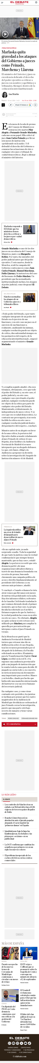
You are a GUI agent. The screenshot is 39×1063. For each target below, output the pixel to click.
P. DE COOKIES (12, 1052)
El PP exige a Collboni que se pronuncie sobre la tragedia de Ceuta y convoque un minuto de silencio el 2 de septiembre (28, 972)
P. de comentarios (25, 1052)
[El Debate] (19, 2)
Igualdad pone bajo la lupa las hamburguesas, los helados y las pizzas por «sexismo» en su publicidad (18, 835)
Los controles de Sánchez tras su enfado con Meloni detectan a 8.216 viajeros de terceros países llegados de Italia (20, 808)
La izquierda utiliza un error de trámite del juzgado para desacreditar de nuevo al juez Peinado (13, 535)
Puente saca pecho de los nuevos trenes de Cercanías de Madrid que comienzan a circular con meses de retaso (10, 973)
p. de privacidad (29, 1050)
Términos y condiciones (12, 1050)
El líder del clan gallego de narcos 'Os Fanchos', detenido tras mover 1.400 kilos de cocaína (28, 1020)
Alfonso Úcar (7, 242)
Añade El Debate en (21, 105)
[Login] (36, 2)
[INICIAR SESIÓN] (36, 2)
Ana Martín (13, 94)
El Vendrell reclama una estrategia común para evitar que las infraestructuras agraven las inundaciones (28, 998)
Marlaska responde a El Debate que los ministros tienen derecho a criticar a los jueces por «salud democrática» (13, 232)
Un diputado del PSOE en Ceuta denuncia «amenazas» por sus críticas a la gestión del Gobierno (9, 1014)
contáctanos (25, 1047)
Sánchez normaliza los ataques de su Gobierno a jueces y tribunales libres (12, 300)
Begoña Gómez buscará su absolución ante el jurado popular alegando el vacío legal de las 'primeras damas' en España (19, 822)
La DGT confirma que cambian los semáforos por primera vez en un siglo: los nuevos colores (19, 847)
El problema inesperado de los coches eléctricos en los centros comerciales (18, 858)
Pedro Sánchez (13, 718)
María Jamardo (7, 543)
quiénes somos (13, 1047)
